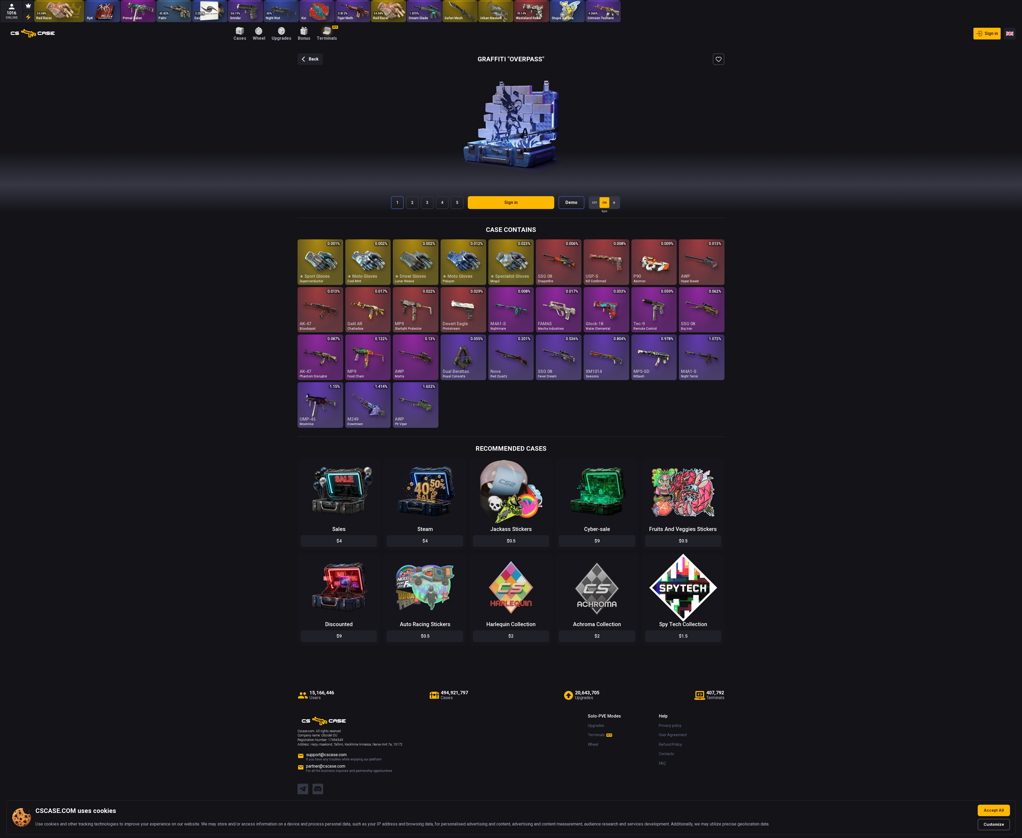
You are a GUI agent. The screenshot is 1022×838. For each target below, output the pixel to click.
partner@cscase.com (325, 766)
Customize (994, 824)
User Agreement (673, 735)
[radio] (614, 202)
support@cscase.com (326, 754)
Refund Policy (670, 744)
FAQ (662, 763)
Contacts (666, 754)
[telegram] (303, 789)
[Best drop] (28, 6)
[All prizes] (28, 17)
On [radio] (604, 202)
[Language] (1010, 33)
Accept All (994, 810)
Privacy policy (670, 725)
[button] (372, 463)
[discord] (317, 789)
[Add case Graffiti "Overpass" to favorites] (718, 59)
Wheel (593, 744)
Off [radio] (594, 202)
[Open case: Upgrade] (59, 11)
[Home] (32, 33)
